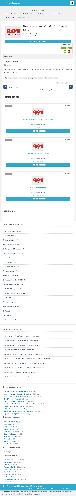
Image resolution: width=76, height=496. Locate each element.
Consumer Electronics (12, 253)
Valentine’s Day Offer (11, 14)
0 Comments (68, 70)
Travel (7, 315)
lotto (25, 78)
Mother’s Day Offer (27, 14)
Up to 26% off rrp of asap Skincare (18, 336)
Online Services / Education (14, 293)
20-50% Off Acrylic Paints (38, 188)
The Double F (8, 472)
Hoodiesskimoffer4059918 (14, 280)
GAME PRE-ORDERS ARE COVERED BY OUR (21, 368)
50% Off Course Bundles (12, 399)
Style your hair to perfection (16, 350)
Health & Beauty (10, 271)
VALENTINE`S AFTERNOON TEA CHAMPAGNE (19, 411)
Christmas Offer (9, 17)
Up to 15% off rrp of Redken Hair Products (17, 394)
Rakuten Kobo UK (9, 467)
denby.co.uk (7, 474)
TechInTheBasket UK (10, 477)
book (10, 78)
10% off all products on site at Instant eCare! (18, 396)
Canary (6, 482)
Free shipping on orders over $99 (17, 345)
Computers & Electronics (13, 249)
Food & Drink (9, 262)
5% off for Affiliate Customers (16, 377)
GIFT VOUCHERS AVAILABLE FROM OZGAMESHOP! (23, 359)
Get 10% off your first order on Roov (16, 392)
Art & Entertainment (37, 36)
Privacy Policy (54, 488)
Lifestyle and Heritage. (12, 284)
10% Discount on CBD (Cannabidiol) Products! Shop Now (22, 404)
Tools (7, 311)
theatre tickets (48, 78)
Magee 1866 (8, 469)
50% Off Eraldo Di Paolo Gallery (38, 154)
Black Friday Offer (23, 17)
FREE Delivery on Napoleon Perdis (17, 341)
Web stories (70, 488)
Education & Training (12, 258)
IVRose (6, 464)
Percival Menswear (10, 479)
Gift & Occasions (10, 267)
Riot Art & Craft (34, 34)
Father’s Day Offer (42, 14)
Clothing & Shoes (11, 244)
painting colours (32, 78)
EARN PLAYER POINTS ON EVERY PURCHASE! (22, 363)
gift (20, 78)
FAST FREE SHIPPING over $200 (17, 372)
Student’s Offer (56, 14)
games (15, 78)
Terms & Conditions (41, 488)
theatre (41, 78)
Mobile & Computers (12, 289)
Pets (6, 298)
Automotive (9, 236)
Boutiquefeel (8, 462)
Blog (62, 488)
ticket (55, 78)
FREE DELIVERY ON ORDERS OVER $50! (19, 354)
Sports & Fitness (10, 306)
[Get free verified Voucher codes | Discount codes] (12, 3)
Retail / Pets (9, 302)
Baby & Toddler (10, 240)
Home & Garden (10, 275)
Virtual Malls (9, 320)
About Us (30, 488)
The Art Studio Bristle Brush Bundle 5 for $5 (38, 120)
